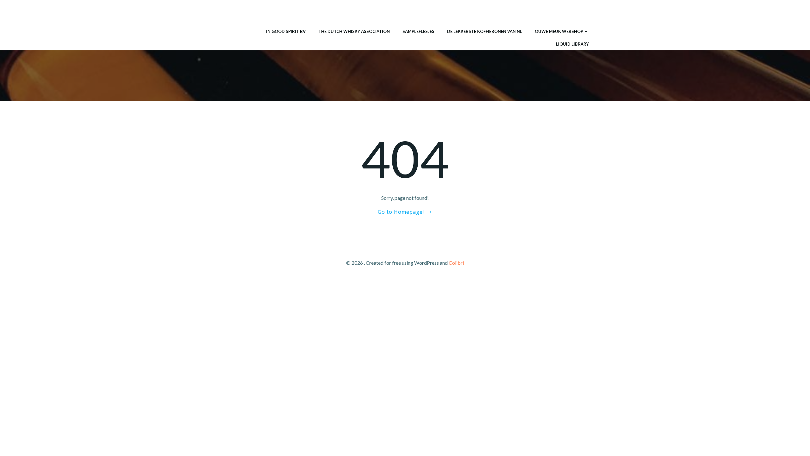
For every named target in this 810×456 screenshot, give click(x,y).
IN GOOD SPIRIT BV (286, 31)
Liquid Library (572, 44)
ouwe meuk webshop (559, 31)
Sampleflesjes (418, 31)
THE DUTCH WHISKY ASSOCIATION (354, 31)
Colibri (456, 263)
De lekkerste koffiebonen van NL (484, 31)
